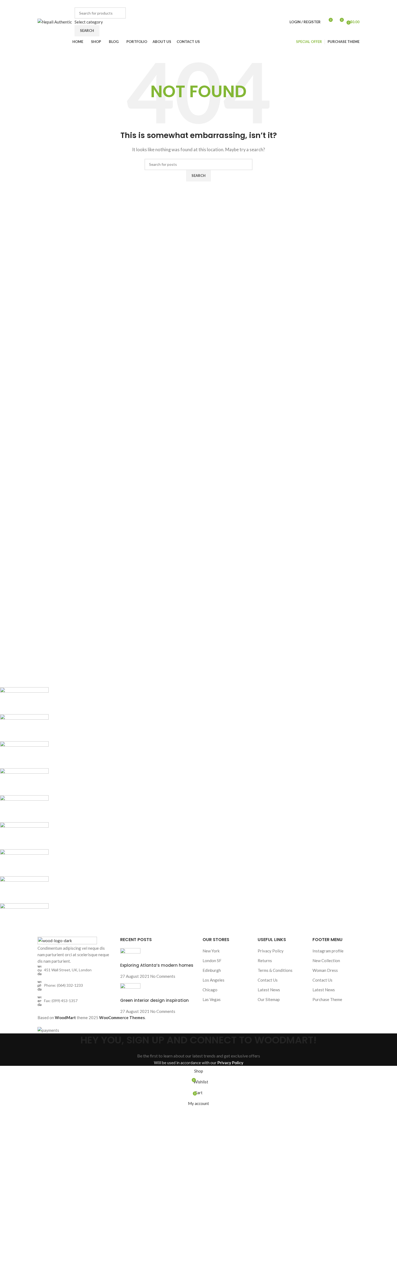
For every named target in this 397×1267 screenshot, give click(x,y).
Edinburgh (212, 970)
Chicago (210, 989)
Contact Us (268, 980)
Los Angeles (213, 980)
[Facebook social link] (263, 3)
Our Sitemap (269, 999)
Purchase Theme (327, 999)
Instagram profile (328, 950)
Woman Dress (325, 970)
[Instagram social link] (276, 3)
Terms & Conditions (275, 970)
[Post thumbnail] (130, 954)
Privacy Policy (271, 950)
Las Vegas (212, 999)
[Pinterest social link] (288, 3)
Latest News (269, 989)
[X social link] (270, 3)
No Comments (162, 976)
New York (211, 950)
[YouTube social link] (282, 3)
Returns (265, 960)
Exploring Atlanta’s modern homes (156, 965)
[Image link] (67, 940)
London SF (212, 960)
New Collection (326, 960)
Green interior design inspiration (154, 1000)
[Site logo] (55, 21)
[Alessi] (161, 808)
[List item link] (75, 985)
